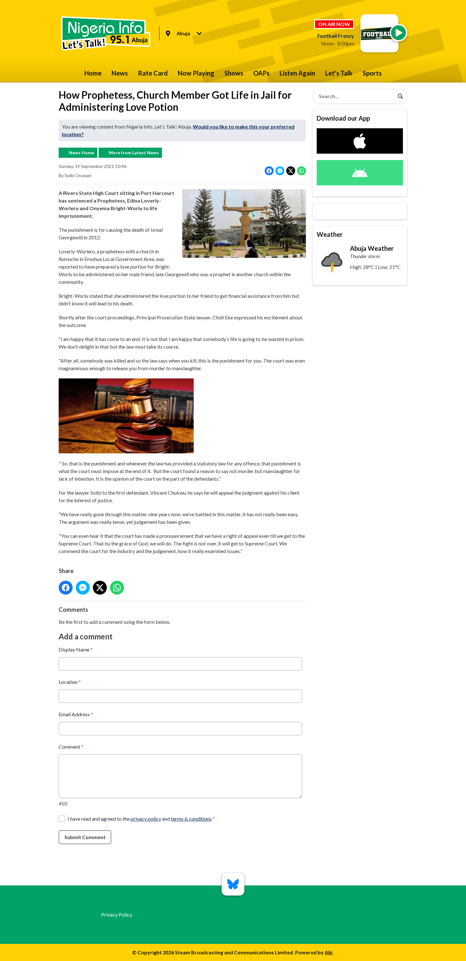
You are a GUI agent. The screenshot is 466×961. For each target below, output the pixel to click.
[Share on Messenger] (279, 170)
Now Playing (196, 73)
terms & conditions (191, 819)
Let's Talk (339, 73)
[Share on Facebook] (269, 170)
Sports (372, 73)
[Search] (400, 96)
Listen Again (297, 73)
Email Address (76, 714)
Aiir (329, 952)
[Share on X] (290, 170)
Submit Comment (85, 837)
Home (92, 73)
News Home (81, 152)
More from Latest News (134, 152)
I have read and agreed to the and (141, 819)
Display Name (76, 649)
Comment (71, 747)
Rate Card (153, 73)
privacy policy (146, 819)
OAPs (261, 73)
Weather (330, 234)
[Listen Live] (398, 33)
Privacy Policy (116, 914)
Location (70, 682)
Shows (233, 73)
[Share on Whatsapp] (301, 170)
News (120, 73)
